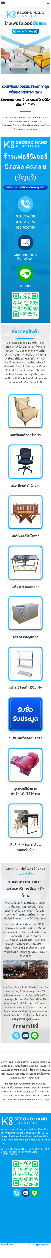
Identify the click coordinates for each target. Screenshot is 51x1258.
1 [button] (21, 69)
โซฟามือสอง (18, 948)
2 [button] (25, 69)
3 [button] (29, 69)
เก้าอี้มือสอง (28, 1091)
